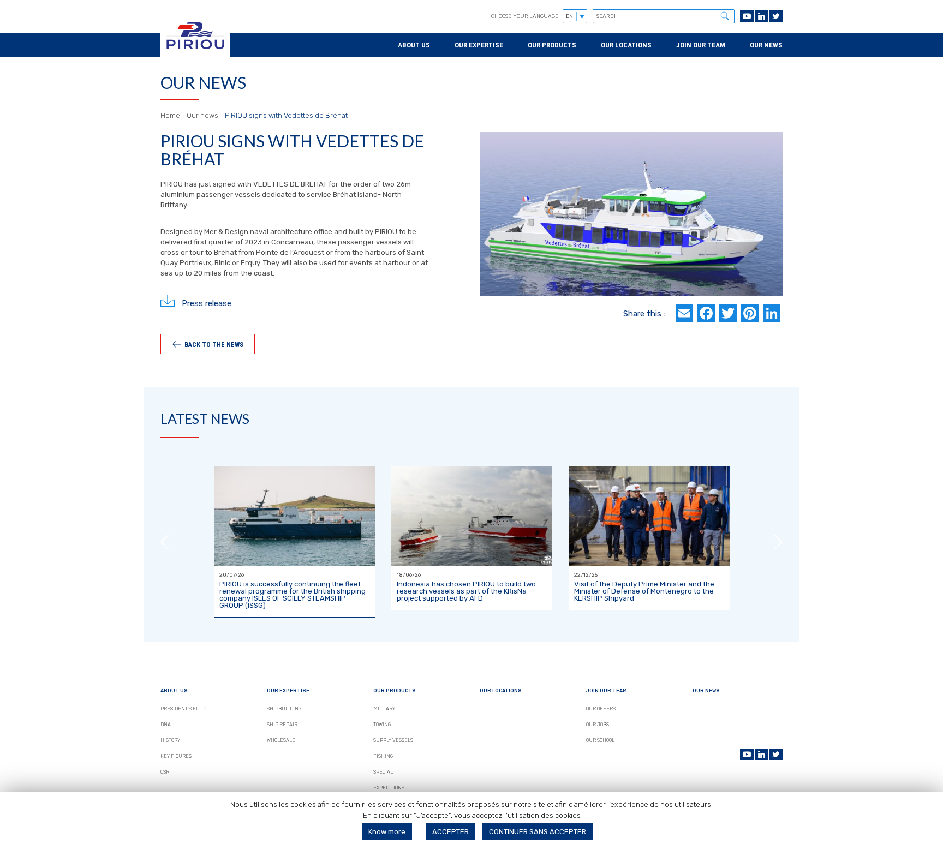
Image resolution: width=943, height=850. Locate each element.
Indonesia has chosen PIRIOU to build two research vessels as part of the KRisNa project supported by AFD (466, 591)
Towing (382, 724)
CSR (164, 772)
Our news (766, 45)
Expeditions (388, 788)
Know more (386, 832)
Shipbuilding (284, 708)
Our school (600, 740)
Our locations (626, 45)
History (170, 740)
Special (383, 772)
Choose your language (524, 16)
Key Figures (176, 756)
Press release (206, 302)
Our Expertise (479, 45)
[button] (725, 15)
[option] (294, 542)
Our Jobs (597, 724)
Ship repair (282, 724)
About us (414, 45)
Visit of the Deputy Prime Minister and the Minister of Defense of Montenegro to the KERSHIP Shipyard (644, 591)
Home (170, 115)
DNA (165, 724)
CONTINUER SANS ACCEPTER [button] (537, 832)
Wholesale (281, 740)
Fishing (383, 756)
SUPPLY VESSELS (393, 740)
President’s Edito (183, 708)
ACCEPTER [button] (450, 832)
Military (384, 708)
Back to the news (213, 344)
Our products (552, 45)
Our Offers (601, 708)
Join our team (700, 45)
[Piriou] (195, 52)
